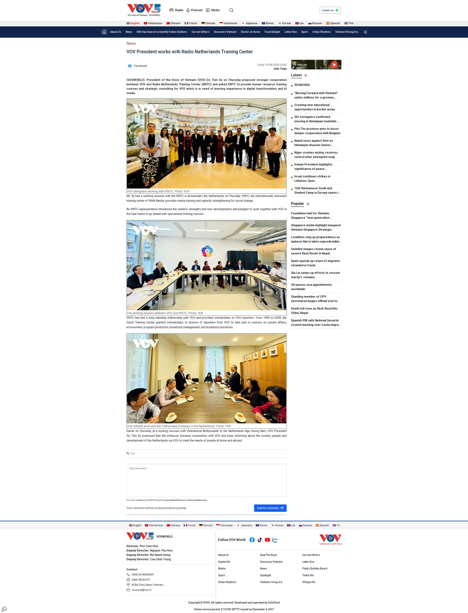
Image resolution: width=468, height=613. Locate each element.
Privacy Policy (176, 500)
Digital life (224, 561)
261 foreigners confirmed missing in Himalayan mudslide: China (315, 119)
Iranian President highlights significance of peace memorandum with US (313, 167)
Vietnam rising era (271, 582)
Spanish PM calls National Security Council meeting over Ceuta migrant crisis (316, 323)
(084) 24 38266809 (143, 574)
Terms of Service (194, 500)
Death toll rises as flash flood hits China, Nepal (314, 311)
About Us (115, 31)
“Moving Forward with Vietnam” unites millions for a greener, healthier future (316, 95)
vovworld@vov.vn (142, 589)
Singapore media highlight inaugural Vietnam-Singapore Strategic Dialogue (316, 227)
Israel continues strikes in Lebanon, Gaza (312, 178)
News (129, 31)
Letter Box (290, 31)
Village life (308, 582)
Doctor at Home (250, 31)
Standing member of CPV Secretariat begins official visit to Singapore (314, 299)
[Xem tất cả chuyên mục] (365, 32)
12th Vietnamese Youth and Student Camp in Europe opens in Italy (317, 191)
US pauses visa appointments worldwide (311, 287)
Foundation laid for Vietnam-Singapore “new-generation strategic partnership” (310, 216)
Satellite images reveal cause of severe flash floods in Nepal (313, 251)
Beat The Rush (268, 555)
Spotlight (265, 575)
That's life (308, 575)
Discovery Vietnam (225, 31)
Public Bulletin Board (314, 568)
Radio (179, 10)
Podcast (197, 10)
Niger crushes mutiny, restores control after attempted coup (316, 155)
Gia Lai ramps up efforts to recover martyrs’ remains (315, 275)
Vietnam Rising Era (346, 31)
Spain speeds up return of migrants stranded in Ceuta (315, 263)
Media (215, 10)
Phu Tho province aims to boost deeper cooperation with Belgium (317, 131)
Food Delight (272, 31)
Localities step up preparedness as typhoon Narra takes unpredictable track (315, 239)
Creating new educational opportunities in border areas (314, 107)
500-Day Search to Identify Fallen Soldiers (162, 31)
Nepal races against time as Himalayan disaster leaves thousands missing (313, 143)
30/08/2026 (302, 85)
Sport (304, 31)
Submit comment (268, 508)
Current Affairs (201, 31)
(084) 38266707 (141, 579)
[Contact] (4, 608)
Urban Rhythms (321, 31)
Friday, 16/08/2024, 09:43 (272, 64)
